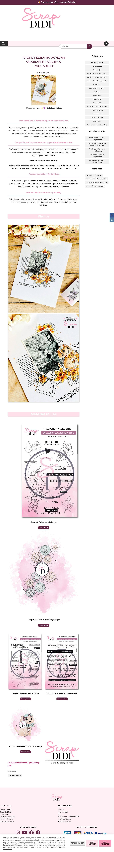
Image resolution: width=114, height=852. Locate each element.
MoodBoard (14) (97, 110)
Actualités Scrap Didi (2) (97, 88)
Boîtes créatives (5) (97, 63)
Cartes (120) (97, 99)
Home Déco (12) (97, 114)
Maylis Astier (90, 175)
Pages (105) (97, 96)
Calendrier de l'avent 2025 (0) (97, 74)
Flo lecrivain (90, 183)
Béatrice (93, 186)
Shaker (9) (97, 92)
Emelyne (88, 179)
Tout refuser (92, 843)
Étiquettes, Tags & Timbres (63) (97, 107)
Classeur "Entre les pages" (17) (97, 81)
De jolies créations (15, 775)
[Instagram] (112, 219)
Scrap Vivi (101, 186)
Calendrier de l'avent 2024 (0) (97, 125)
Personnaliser (77, 843)
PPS (94, 179)
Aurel (87, 186)
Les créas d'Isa (102, 179)
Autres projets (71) (97, 118)
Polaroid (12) (97, 85)
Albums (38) (97, 103)
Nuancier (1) (97, 70)
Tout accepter (105, 843)
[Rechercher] (89, 46)
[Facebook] (112, 215)
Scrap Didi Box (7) (97, 66)
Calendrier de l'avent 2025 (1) (97, 77)
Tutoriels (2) (97, 121)
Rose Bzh (99, 175)
